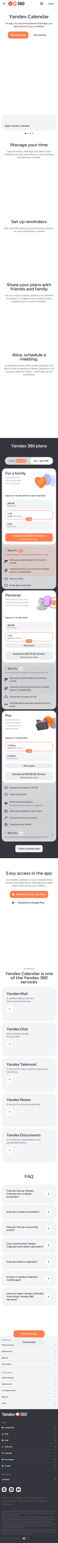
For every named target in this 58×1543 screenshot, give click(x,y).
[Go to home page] (16, 3)
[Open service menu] (41, 3)
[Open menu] (4, 3)
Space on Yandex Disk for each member (25, 495)
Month (17, 461)
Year (40, 461)
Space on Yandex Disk (16, 617)
